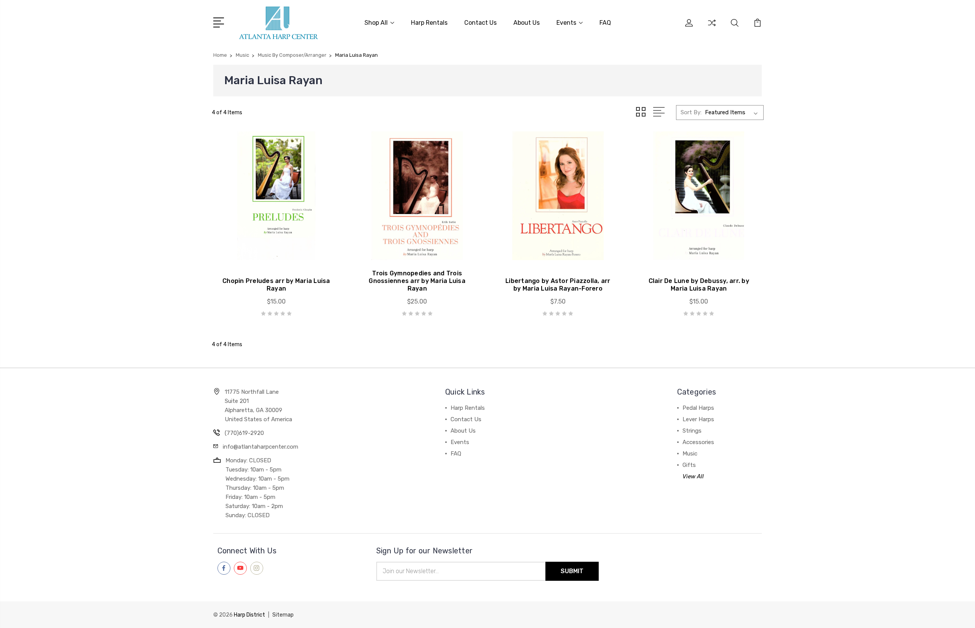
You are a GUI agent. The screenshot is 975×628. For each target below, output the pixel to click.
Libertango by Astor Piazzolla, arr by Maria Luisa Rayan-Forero (558, 284)
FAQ (605, 22)
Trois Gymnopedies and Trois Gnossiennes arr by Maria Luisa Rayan (417, 281)
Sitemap (283, 615)
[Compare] (712, 27)
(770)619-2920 (244, 433)
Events (566, 22)
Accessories (698, 442)
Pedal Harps (698, 407)
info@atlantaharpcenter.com (260, 446)
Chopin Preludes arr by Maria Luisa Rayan (276, 284)
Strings (692, 430)
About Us (526, 22)
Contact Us (480, 22)
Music (689, 453)
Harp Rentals (429, 22)
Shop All (376, 22)
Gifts (689, 465)
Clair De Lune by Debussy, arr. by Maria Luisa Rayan (699, 284)
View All (693, 476)
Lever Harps (698, 419)
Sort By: (691, 112)
